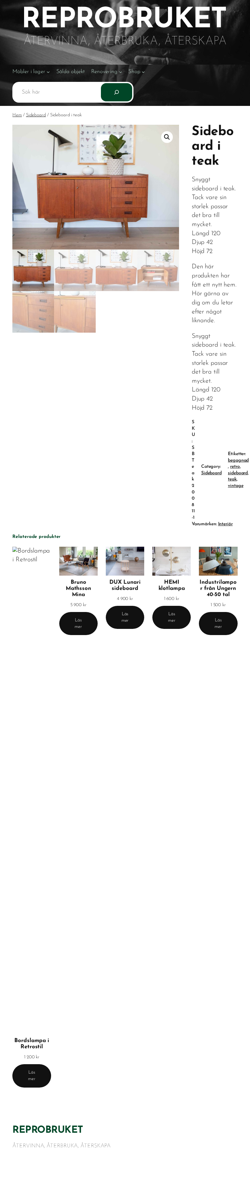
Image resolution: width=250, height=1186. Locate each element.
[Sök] (116, 92)
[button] (167, 137)
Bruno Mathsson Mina (78, 588)
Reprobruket (47, 1130)
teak (232, 479)
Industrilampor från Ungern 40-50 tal (218, 588)
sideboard (238, 473)
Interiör (225, 524)
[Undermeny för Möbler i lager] (48, 71)
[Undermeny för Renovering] (120, 71)
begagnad (238, 460)
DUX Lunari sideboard (124, 585)
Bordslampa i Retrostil (31, 1044)
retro (235, 466)
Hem (17, 115)
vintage (235, 485)
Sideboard (36, 115)
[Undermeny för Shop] (143, 71)
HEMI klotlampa (172, 585)
